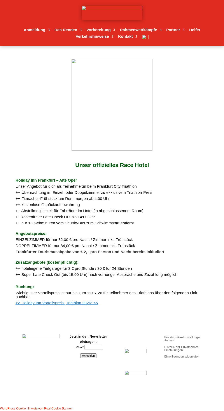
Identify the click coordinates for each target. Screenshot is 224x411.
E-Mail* (79, 347)
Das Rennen (65, 30)
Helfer (194, 30)
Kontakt (125, 37)
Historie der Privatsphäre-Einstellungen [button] (182, 348)
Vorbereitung (98, 30)
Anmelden (88, 355)
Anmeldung (34, 30)
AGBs (148, 340)
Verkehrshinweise (92, 37)
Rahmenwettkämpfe (138, 30)
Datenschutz (129, 340)
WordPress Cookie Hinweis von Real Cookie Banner (36, 408)
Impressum (134, 336)
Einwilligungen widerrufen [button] (182, 356)
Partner (173, 30)
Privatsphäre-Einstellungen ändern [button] (182, 339)
